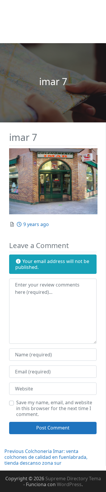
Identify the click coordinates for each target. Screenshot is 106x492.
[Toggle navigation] (13, 35)
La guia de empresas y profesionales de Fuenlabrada (49, 22)
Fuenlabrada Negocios (35, 9)
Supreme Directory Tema (73, 478)
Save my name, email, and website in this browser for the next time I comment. (54, 408)
